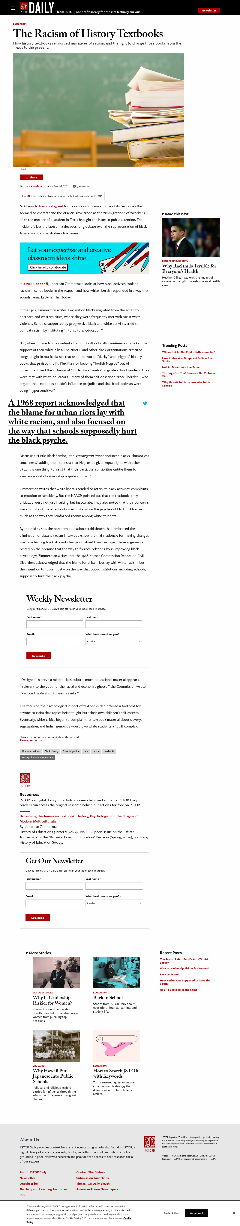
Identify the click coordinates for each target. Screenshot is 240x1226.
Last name (93, 617)
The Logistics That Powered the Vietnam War (188, 374)
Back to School (108, 998)
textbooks (109, 751)
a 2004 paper (34, 283)
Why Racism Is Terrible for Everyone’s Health (189, 269)
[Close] (234, 1213)
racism (96, 751)
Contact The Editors (90, 1172)
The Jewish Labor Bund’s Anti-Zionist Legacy (184, 961)
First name (34, 617)
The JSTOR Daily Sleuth (93, 1183)
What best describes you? (103, 634)
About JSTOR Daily (33, 1172)
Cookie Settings (172, 1212)
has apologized (51, 205)
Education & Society (175, 261)
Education (20, 24)
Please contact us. (31, 740)
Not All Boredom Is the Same (181, 367)
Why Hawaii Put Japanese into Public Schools (186, 384)
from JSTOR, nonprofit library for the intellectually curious (98, 11)
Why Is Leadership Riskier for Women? (52, 1001)
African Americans (31, 751)
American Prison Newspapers (97, 1189)
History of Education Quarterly (37, 757)
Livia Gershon (33, 186)
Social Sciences (43, 992)
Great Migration (71, 751)
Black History (51, 751)
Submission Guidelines (92, 1177)
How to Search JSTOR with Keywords (116, 1074)
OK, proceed (196, 1213)
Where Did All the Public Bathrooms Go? (188, 352)
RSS (22, 1194)
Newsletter (209, 10)
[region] (120, 1213)
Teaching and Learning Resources (43, 1189)
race (86, 751)
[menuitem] (209, 10)
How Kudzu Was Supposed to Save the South (187, 359)
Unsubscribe (29, 1183)
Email (30, 634)
